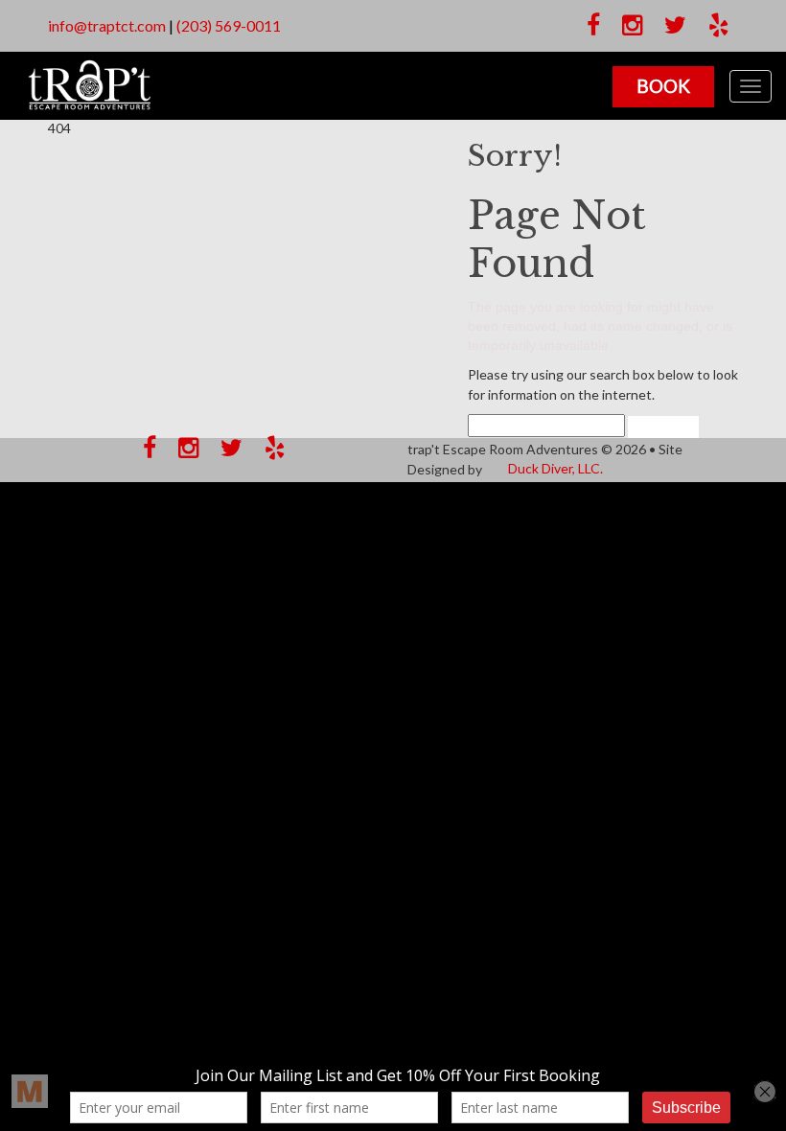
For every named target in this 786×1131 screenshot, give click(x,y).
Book (663, 86)
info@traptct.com (107, 25)
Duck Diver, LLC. (555, 468)
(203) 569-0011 (228, 25)
